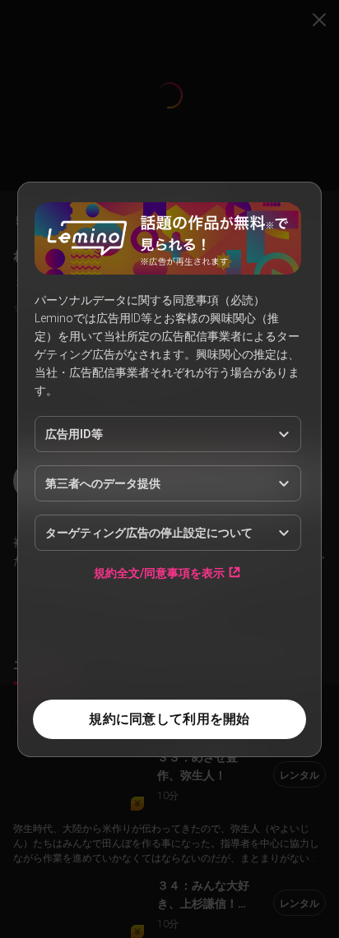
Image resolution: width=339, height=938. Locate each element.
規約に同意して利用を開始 (169, 719)
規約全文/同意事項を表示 (159, 572)
